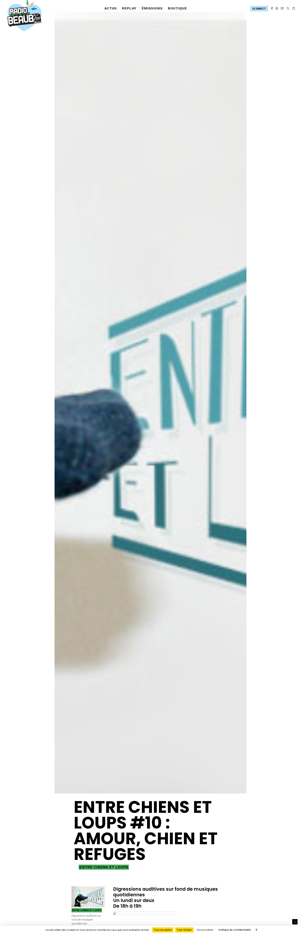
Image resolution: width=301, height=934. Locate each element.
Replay (129, 8)
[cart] (293, 8)
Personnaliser (205, 930)
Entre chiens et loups (103, 867)
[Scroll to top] (295, 921)
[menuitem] (110, 8)
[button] (260, 8)
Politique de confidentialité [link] (234, 930)
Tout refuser (184, 930)
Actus (110, 8)
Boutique (177, 8)
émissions (152, 8)
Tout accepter (163, 930)
